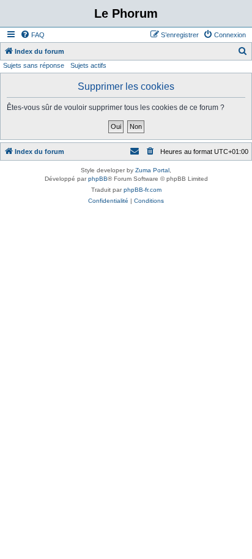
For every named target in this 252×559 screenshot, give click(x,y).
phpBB (98, 178)
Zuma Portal (152, 170)
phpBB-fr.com (142, 189)
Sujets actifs (88, 65)
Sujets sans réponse (33, 65)
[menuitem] (32, 34)
